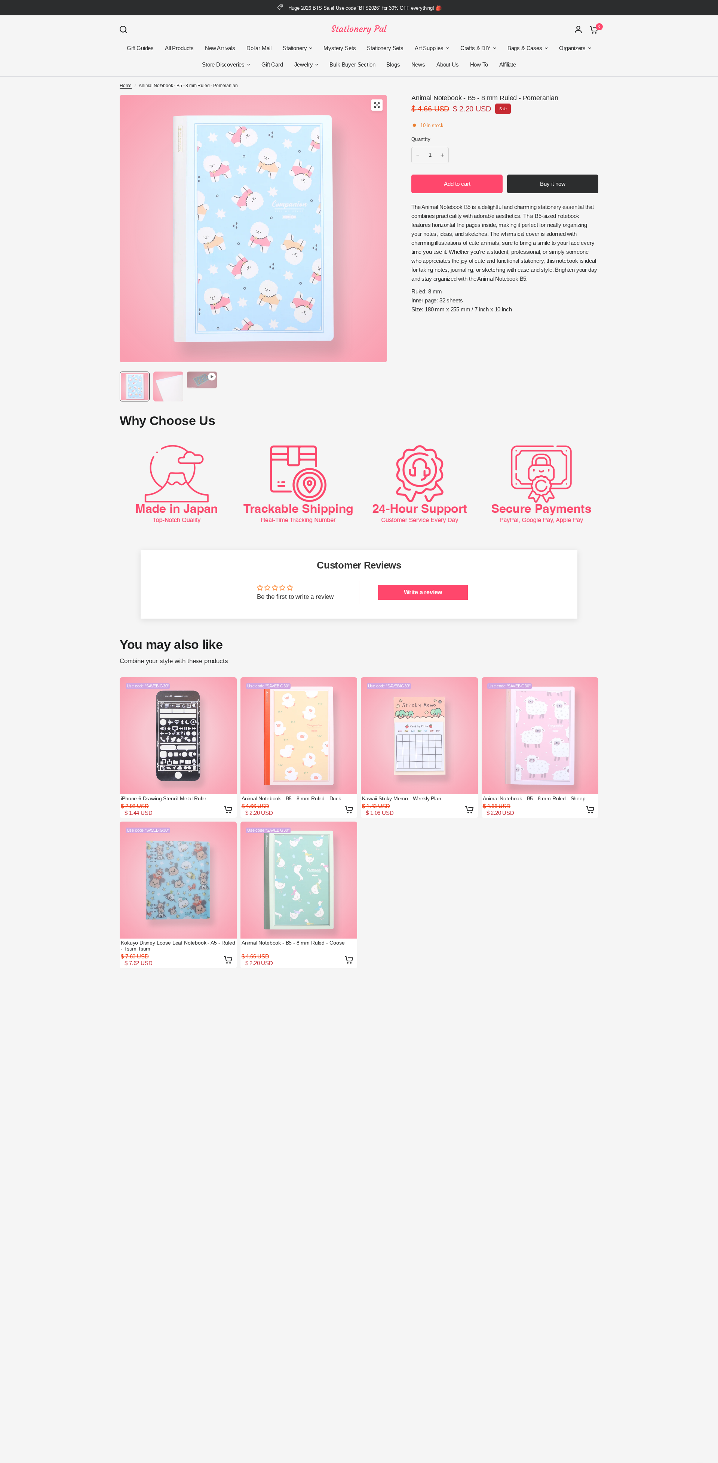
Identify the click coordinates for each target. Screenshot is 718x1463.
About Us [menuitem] (447, 64)
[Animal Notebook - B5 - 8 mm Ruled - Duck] (299, 735)
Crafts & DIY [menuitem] (475, 48)
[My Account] (578, 29)
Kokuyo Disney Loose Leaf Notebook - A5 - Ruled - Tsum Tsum (178, 946)
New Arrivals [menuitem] (220, 48)
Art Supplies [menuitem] (429, 48)
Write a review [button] (423, 592)
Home (126, 85)
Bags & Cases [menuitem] (524, 48)
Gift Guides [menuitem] (140, 48)
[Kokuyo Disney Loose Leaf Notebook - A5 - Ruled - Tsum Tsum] (178, 880)
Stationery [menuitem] (295, 48)
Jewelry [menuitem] (303, 64)
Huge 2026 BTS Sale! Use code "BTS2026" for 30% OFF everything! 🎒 (364, 8)
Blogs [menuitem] (393, 64)
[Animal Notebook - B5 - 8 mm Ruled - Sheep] (540, 735)
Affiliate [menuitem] (507, 64)
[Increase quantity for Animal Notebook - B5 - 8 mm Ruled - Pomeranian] (442, 155)
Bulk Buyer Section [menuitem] (352, 64)
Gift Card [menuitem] (272, 64)
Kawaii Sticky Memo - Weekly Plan (401, 798)
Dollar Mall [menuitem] (258, 48)
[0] (592, 29)
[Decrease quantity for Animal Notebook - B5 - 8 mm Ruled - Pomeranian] (418, 155)
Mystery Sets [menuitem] (339, 48)
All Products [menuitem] (179, 48)
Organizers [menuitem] (572, 48)
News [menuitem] (418, 64)
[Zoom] (377, 105)
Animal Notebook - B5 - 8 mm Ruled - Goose (293, 943)
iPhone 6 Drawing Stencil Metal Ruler (163, 798)
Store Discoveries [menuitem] (223, 64)
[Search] (125, 29)
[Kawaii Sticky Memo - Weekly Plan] (419, 735)
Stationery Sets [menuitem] (385, 48)
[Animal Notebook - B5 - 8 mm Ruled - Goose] (299, 880)
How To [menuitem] (479, 64)
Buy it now (552, 184)
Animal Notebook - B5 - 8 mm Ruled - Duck (291, 798)
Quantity (420, 139)
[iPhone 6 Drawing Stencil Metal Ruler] (178, 735)
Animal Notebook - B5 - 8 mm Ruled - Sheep (534, 798)
